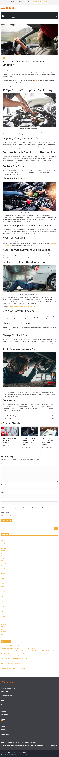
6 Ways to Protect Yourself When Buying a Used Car (21, 306)
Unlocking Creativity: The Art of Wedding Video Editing (15, 668)
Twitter (3, 729)
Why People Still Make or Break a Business (12, 645)
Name (3, 485)
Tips (2, 626)
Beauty (3, 543)
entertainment (5, 571)
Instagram (4, 726)
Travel (2, 629)
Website (3, 500)
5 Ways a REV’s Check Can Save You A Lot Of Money (47, 441)
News (2, 611)
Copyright (29, 14)
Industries (3, 598)
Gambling (3, 581)
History (3, 591)
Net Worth (4, 609)
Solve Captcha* (5, 512)
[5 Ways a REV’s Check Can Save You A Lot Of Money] (49, 427)
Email (3, 492)
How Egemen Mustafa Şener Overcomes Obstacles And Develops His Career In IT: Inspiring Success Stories (28, 651)
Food (2, 578)
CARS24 (36, 80)
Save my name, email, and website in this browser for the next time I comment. (26, 508)
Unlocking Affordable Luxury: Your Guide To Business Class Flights (18, 648)
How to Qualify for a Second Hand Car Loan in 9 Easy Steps (16, 656)
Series (2, 619)
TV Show (3, 631)
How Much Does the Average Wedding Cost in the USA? (15, 658)
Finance (3, 576)
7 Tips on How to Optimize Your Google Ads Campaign (43, 417)
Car (4, 58)
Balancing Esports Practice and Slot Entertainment (14, 666)
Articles (3, 540)
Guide (2, 586)
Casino (3, 558)
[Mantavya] (3, 16)
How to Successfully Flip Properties (10, 661)
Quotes (14, 14)
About (46, 14)
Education (3, 568)
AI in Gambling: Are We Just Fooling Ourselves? (13, 653)
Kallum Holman (14, 68)
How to (3, 596)
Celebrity (3, 563)
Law (2, 601)
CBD (2, 560)
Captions (21, 14)
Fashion (3, 573)
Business (3, 548)
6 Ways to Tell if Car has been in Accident (10, 440)
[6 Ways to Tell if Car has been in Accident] (10, 427)
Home (7, 14)
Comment (4, 464)
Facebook (3, 723)
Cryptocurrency (5, 566)
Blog (2, 545)
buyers (3, 550)
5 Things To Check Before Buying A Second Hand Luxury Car (28, 441)
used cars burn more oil (45, 146)
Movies (3, 606)
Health (3, 588)
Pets (2, 614)
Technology (4, 624)
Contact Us (38, 14)
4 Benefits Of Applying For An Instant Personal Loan (14, 417)
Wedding (3, 636)
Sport (2, 621)
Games (3, 583)
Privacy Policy (10, 17)
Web (2, 634)
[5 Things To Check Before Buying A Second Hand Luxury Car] (29, 427)
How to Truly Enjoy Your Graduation (10, 663)
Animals (3, 538)
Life (2, 604)
